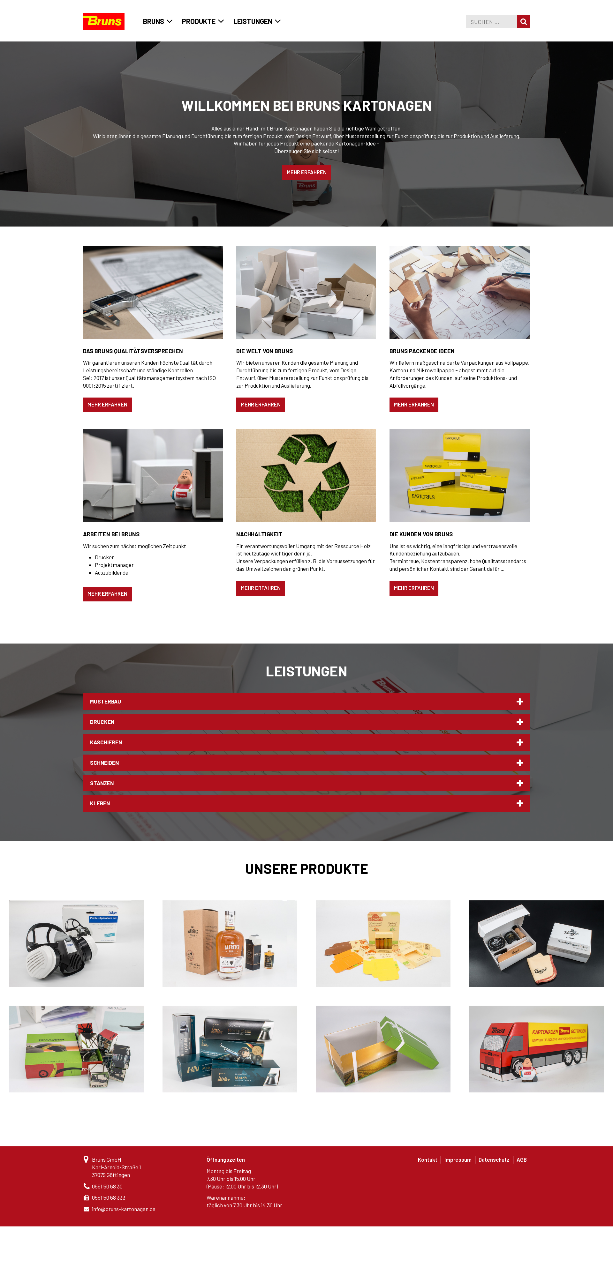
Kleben (100, 803)
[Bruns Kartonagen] (104, 21)
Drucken (102, 722)
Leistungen (252, 21)
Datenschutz (494, 1159)
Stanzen (102, 783)
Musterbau (105, 701)
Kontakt (427, 1159)
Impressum (458, 1159)
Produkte (199, 21)
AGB (522, 1159)
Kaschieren (106, 742)
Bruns (153, 21)
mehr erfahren (307, 172)
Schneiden (104, 762)
